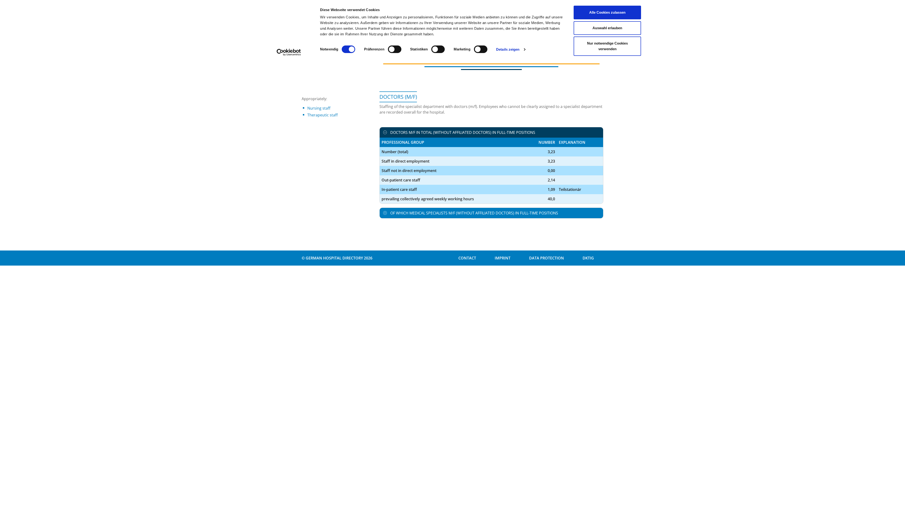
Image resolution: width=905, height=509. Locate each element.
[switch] (394, 49)
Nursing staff (318, 108)
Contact (467, 258)
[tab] (491, 132)
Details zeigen (507, 49)
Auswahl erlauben (607, 28)
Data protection (546, 258)
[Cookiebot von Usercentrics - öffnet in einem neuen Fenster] (288, 52)
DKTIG (588, 258)
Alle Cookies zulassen (607, 12)
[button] (491, 132)
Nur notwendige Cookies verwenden (607, 46)
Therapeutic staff (322, 115)
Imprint (502, 258)
